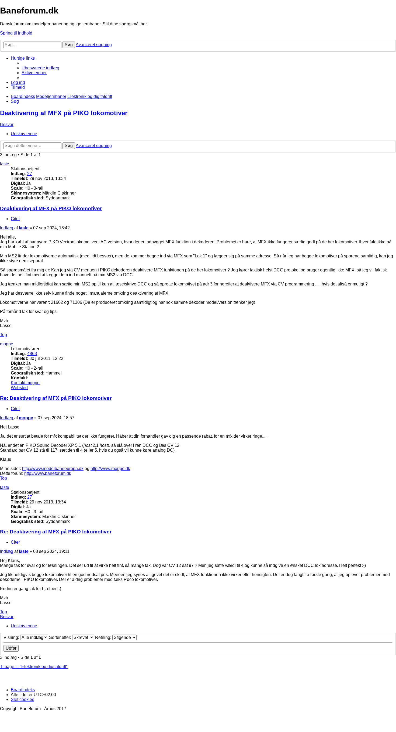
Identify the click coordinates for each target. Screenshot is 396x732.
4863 (32, 353)
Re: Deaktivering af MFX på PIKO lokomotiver (56, 398)
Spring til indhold (16, 33)
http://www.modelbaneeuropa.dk (53, 468)
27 (29, 173)
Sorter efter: (60, 637)
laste (4, 164)
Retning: (103, 637)
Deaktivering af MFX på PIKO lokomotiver (63, 113)
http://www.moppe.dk (110, 468)
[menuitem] (40, 68)
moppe (6, 344)
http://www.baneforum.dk (47, 473)
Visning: (12, 637)
